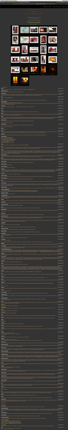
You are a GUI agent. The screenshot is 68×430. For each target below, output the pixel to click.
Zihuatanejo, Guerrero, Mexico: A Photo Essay (28, 3)
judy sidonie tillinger (5, 419)
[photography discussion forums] (11, 1)
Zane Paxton (3, 405)
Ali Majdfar (3, 312)
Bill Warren (3, 304)
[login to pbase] (66, 1)
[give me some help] (63, 1)
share (6, 87)
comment (3, 87)
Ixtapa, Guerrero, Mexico (16, 3)
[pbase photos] (2, 1)
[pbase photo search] (15, 1)
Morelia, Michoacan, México (51, 3)
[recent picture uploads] (7, 1)
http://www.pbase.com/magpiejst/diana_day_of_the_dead (11, 423)
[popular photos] (39, 1)
